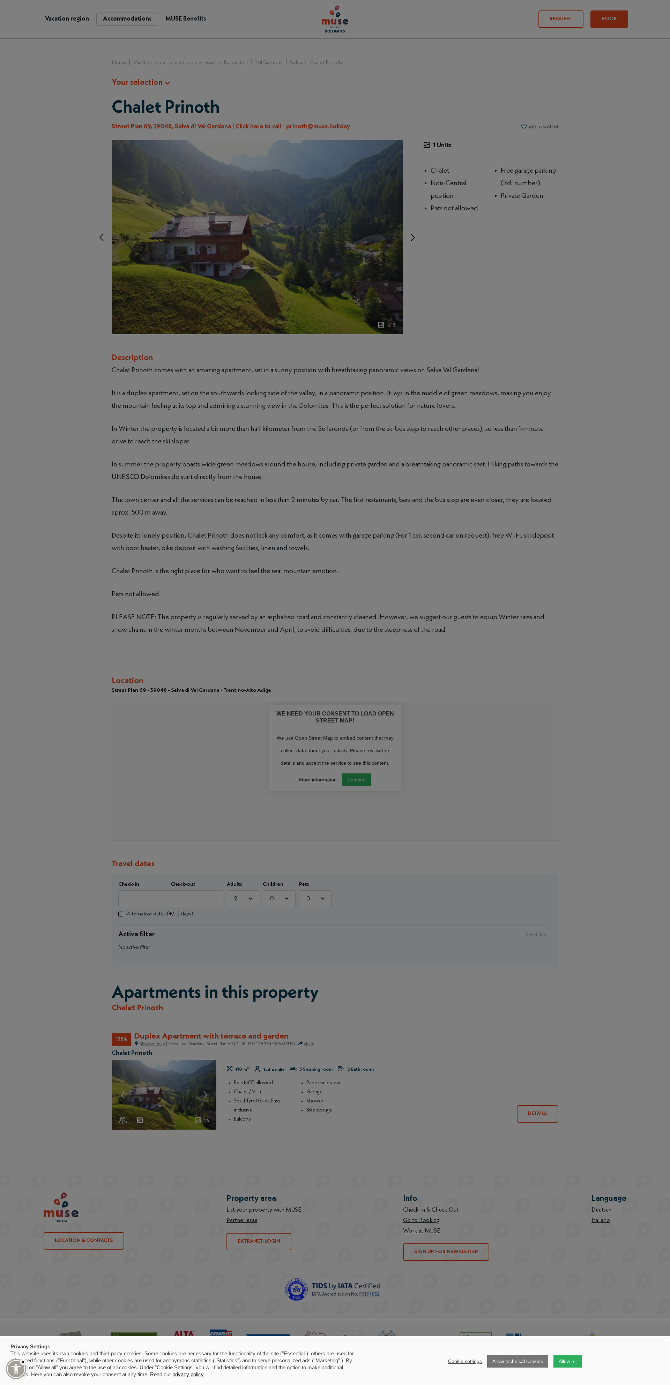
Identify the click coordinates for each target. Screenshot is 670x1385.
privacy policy (188, 1374)
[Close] (23, 1362)
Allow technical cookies (517, 1361)
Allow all (567, 1361)
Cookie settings (465, 1361)
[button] (16, 1369)
